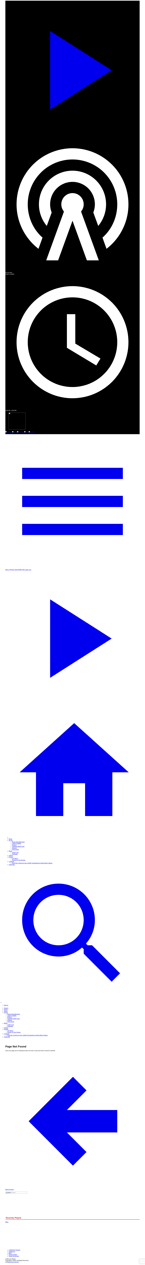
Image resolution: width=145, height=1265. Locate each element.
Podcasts (15, 854)
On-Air (11, 840)
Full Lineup (15, 849)
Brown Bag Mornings (18, 842)
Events (11, 857)
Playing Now (9, 433)
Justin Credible (16, 843)
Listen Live (15, 852)
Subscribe (12, 864)
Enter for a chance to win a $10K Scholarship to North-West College (32, 863)
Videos (11, 855)
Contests (11, 861)
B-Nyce (14, 845)
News (10, 839)
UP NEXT (15, 858)
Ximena (14, 848)
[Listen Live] (72, 69)
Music (10, 851)
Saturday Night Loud (18, 846)
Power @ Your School (18, 860)
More (6, 1222)
